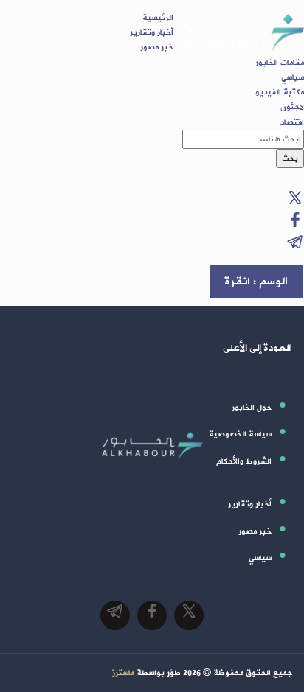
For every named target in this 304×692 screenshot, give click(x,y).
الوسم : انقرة (256, 281)
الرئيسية (157, 18)
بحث (290, 158)
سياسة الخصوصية (240, 434)
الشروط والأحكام (244, 461)
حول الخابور (252, 407)
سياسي (292, 77)
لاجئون (292, 107)
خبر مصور (156, 47)
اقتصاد (292, 122)
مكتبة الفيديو (279, 92)
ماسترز (123, 673)
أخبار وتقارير (151, 32)
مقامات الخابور (279, 63)
